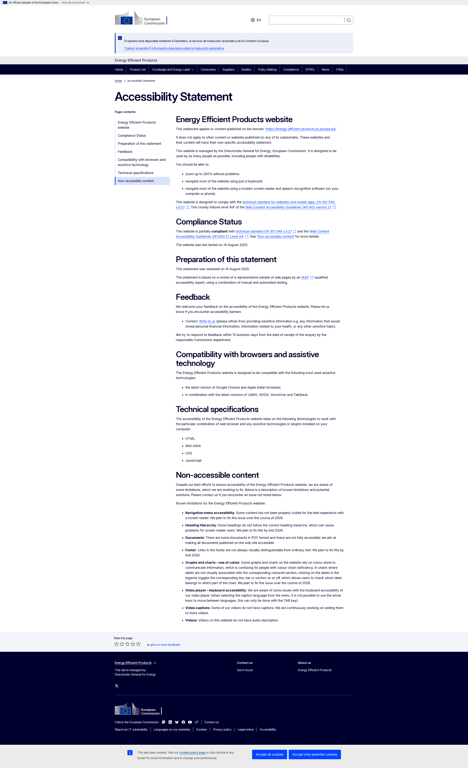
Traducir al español (136, 48)
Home (119, 69)
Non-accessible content (136, 181)
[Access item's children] (194, 69)
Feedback (125, 152)
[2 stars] (119, 644)
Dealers (246, 69)
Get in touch (245, 670)
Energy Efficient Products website (137, 124)
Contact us (211, 722)
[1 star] (116, 644)
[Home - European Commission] (144, 18)
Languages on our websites (172, 729)
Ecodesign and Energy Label (171, 69)
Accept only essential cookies (314, 754)
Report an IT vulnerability (131, 729)
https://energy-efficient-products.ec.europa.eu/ (301, 129)
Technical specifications (136, 173)
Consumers (208, 69)
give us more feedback (165, 644)
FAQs (340, 69)
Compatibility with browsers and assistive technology (142, 162)
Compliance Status (132, 135)
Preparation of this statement (139, 143)
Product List (138, 69)
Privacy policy (222, 729)
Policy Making (267, 69)
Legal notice (246, 729)
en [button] (258, 20)
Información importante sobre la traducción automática (188, 48)
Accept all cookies (270, 754)
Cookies (201, 729)
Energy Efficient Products (315, 670)
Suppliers (228, 69)
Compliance (291, 69)
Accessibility (268, 729)
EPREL (310, 69)
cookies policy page (192, 752)
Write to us (207, 321)
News (325, 69)
